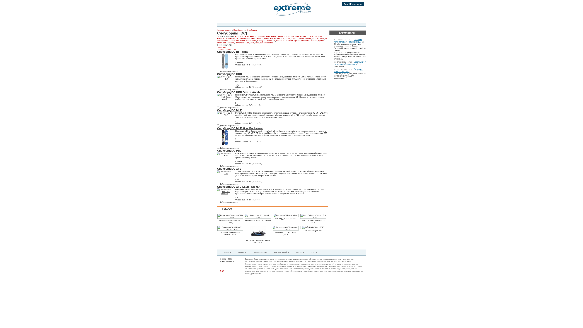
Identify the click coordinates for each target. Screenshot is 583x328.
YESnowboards (266, 43)
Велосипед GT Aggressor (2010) (285, 233)
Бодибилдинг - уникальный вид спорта (350, 63)
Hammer (259, 39)
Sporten (321, 41)
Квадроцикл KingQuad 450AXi (258, 220)
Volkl (257, 43)
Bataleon (281, 36)
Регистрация (356, 4)
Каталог (286, 20)
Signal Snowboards (302, 41)
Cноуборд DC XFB (229, 168)
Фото (263, 20)
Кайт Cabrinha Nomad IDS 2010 (313, 221)
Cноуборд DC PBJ (229, 150)
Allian (237, 36)
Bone (297, 36)
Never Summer (305, 39)
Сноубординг (239, 30)
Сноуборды (252, 30)
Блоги (277, 20)
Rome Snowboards (248, 41)
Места (270, 20)
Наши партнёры (260, 252)
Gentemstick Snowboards (240, 39)
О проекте (227, 252)
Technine (230, 43)
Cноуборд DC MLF (229, 110)
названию (221, 47)
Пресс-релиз (234, 20)
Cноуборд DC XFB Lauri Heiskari (238, 186)
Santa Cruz (280, 41)
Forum (219, 39)
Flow (320, 36)
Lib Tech (294, 39)
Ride (237, 41)
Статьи (308, 20)
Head (266, 39)
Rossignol (261, 41)
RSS (222, 271)
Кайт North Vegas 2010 (313, 231)
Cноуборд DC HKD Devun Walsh (238, 92)
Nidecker (315, 39)
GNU (253, 39)
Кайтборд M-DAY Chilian (285, 219)
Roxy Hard (270, 41)
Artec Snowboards (257, 36)
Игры (316, 20)
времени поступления (226, 49)
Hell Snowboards (277, 39)
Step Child (221, 43)
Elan (312, 36)
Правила (242, 252)
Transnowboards (242, 43)
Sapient (289, 41)
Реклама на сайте (281, 252)
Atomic (274, 36)
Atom (268, 36)
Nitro (322, 39)
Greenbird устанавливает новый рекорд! (348, 40)
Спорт (314, 252)
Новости (246, 20)
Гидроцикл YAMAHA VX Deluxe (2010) (230, 233)
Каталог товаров (224, 30)
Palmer (232, 41)
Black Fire (290, 36)
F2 (316, 36)
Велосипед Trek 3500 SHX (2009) (230, 221)
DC (308, 36)
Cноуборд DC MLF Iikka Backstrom (240, 128)
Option (225, 41)
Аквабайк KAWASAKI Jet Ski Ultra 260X (258, 242)
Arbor (247, 36)
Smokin (314, 41)
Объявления (297, 20)
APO (242, 36)
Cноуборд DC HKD (229, 74)
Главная (223, 20)
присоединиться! (234, 14)
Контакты (300, 252)
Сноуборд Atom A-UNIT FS (348, 70)
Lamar (287, 39)
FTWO (225, 39)
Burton (303, 36)
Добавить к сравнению (229, 71)
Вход (346, 4)
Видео (255, 20)
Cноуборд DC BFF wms (232, 51)
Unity (252, 43)
